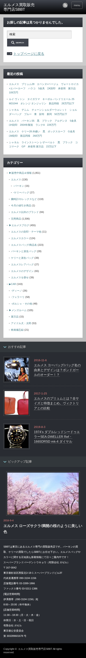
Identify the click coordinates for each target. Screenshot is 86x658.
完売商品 (16, 218)
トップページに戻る (28, 54)
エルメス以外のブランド (25, 212)
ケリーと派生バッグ (22, 257)
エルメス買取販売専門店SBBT (35, 649)
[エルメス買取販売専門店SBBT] (20, 7)
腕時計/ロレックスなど (24, 199)
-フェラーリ (18, 297)
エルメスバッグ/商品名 (24, 244)
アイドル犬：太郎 (21, 323)
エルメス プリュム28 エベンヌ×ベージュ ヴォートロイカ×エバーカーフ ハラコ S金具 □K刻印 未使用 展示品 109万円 (44, 88)
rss (65, 5)
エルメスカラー (20, 238)
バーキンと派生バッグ (23, 251)
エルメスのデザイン (22, 271)
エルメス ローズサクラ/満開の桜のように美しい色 (42, 529)
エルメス (16, 179)
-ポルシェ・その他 (21, 303)
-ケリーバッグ (21, 192)
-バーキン (18, 185)
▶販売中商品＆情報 (20, 173)
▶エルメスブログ (19, 225)
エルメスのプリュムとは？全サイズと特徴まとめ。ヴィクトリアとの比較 (56, 403)
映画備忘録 (17, 329)
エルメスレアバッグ (22, 264)
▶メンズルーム (18, 310)
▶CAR (12, 284)
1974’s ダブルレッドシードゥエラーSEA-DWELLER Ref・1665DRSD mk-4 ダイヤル (57, 436)
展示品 (15, 316)
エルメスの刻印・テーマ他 (26, 231)
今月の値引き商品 (21, 205)
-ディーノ (16, 290)
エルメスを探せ (20, 277)
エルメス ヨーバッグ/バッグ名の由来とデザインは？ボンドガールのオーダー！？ (57, 370)
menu (77, 5)
